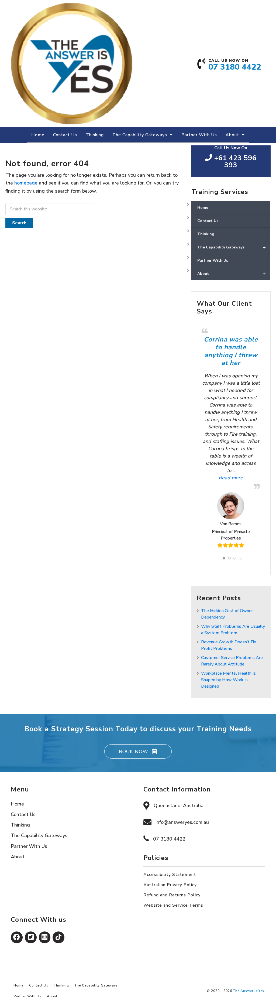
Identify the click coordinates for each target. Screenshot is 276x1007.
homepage (25, 183)
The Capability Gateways (231, 247)
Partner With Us (212, 260)
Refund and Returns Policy (172, 895)
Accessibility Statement (169, 875)
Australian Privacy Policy (170, 885)
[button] (138, 751)
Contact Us (207, 220)
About (231, 273)
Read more (222, 477)
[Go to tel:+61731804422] (233, 66)
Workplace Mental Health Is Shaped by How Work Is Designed (228, 679)
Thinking (205, 234)
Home (202, 207)
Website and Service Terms (173, 905)
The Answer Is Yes (248, 991)
